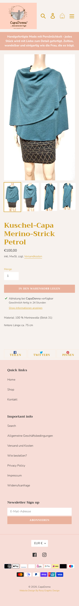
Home (11, 380)
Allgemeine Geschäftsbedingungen (30, 436)
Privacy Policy (16, 466)
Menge (8, 269)
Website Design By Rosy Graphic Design (39, 590)
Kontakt (12, 399)
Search (11, 426)
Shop (10, 390)
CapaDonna (44, 587)
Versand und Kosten (20, 446)
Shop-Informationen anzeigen (25, 308)
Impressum (14, 476)
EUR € (38, 543)
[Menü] (72, 15)
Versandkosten (33, 256)
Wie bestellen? (17, 456)
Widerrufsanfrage (18, 485)
